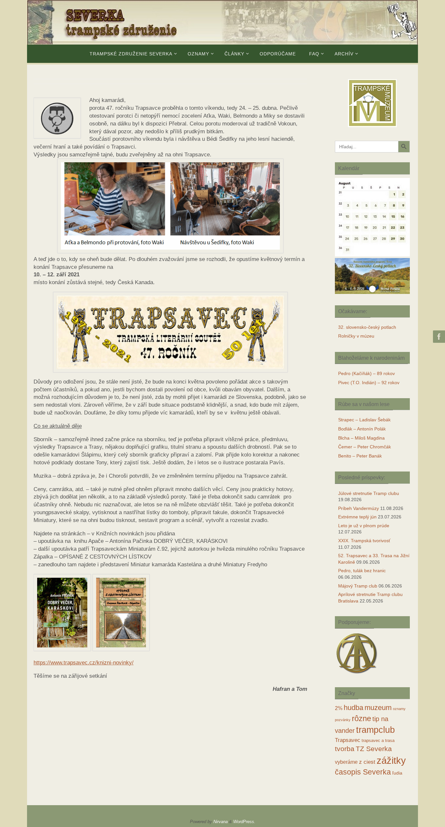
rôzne (361, 718)
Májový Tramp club (357, 585)
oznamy (399, 709)
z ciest (367, 762)
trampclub (375, 730)
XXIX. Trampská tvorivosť (364, 540)
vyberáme (346, 762)
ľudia (397, 773)
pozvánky (343, 720)
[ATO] (357, 674)
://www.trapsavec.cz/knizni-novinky (89, 663)
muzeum (378, 708)
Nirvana (220, 821)
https (40, 663)
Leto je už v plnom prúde (363, 525)
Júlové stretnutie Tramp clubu (368, 493)
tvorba (344, 748)
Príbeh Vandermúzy (358, 508)
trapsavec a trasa (378, 740)
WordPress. (244, 821)
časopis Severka (363, 772)
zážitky (391, 760)
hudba (353, 708)
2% (338, 708)
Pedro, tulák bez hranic (362, 570)
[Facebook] (438, 336)
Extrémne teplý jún (357, 516)
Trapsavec (347, 740)
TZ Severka (374, 748)
